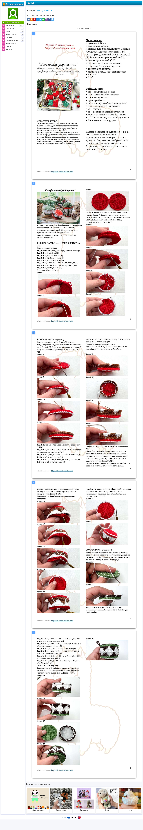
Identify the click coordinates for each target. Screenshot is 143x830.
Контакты (9, 50)
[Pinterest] (34, 19)
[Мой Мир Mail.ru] (37, 19)
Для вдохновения (14, 40)
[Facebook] (49, 19)
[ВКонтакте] (28, 19)
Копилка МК (14, 25)
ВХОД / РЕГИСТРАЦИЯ (12, 22)
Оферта (8, 47)
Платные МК (14, 28)
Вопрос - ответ (11, 43)
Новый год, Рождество (43, 10)
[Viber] (46, 19)
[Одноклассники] (31, 19)
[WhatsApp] (43, 19)
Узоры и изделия (14, 34)
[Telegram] (40, 19)
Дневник (14, 37)
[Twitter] (52, 19)
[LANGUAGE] (79, 817)
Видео (14, 31)
